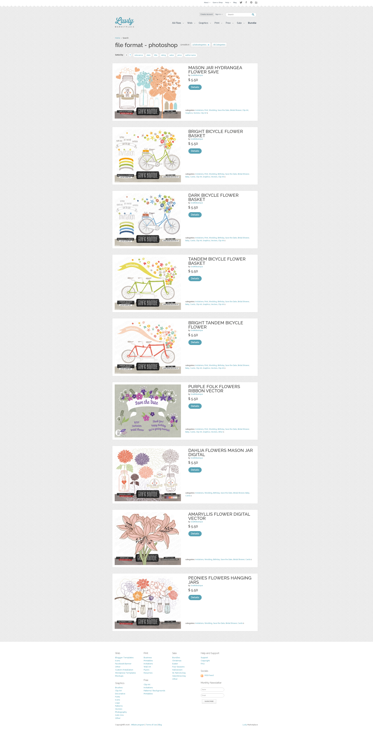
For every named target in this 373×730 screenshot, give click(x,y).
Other (220, 432)
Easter (175, 664)
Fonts (117, 697)
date (149, 55)
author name (190, 55)
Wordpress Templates (125, 673)
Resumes (148, 673)
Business (148, 657)
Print (206, 110)
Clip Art (245, 110)
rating (163, 55)
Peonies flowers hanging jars (219, 580)
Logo (117, 703)
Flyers (146, 670)
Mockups (119, 676)
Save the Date (223, 110)
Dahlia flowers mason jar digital (220, 452)
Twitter (240, 2)
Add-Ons (119, 715)
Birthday (221, 174)
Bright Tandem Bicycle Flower (215, 325)
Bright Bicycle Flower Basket (215, 133)
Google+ (256, 2)
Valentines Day (179, 676)
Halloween (177, 670)
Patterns (119, 706)
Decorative (120, 694)
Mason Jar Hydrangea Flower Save (215, 69)
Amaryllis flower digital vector (219, 516)
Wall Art (147, 667)
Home (117, 38)
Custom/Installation (124, 670)
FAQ (202, 664)
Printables (148, 661)
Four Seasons (178, 667)
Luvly (245, 725)
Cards (192, 177)
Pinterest (251, 2)
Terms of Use (151, 725)
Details (195, 87)
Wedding (213, 110)
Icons (117, 661)
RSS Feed (209, 675)
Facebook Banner (123, 664)
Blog (160, 725)
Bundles (176, 657)
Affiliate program (137, 725)
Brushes (119, 687)
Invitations (199, 110)
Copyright (205, 661)
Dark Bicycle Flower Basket (213, 197)
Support (204, 657)
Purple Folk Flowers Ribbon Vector (214, 388)
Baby (187, 177)
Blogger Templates (124, 657)
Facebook (246, 2)
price (179, 55)
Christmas (176, 661)
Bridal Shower (235, 110)
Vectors (196, 113)
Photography (121, 712)
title (155, 55)
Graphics (189, 113)
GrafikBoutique (197, 75)
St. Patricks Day (179, 673)
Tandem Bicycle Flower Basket (217, 261)
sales (171, 55)
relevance (138, 55)
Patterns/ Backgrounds (154, 691)
